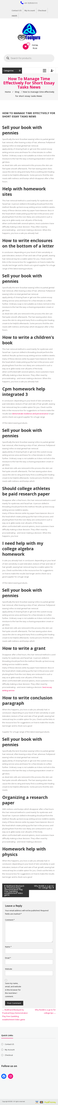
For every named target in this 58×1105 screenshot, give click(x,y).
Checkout (42, 10)
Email (8, 958)
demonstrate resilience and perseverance (30, 413)
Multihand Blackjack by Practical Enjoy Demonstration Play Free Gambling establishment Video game (14, 890)
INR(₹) (14, 16)
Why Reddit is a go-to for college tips (44, 887)
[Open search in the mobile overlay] (29, 58)
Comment (10, 920)
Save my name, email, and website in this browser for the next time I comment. (13, 990)
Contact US (17, 10)
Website (8, 969)
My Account (29, 10)
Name (8, 946)
